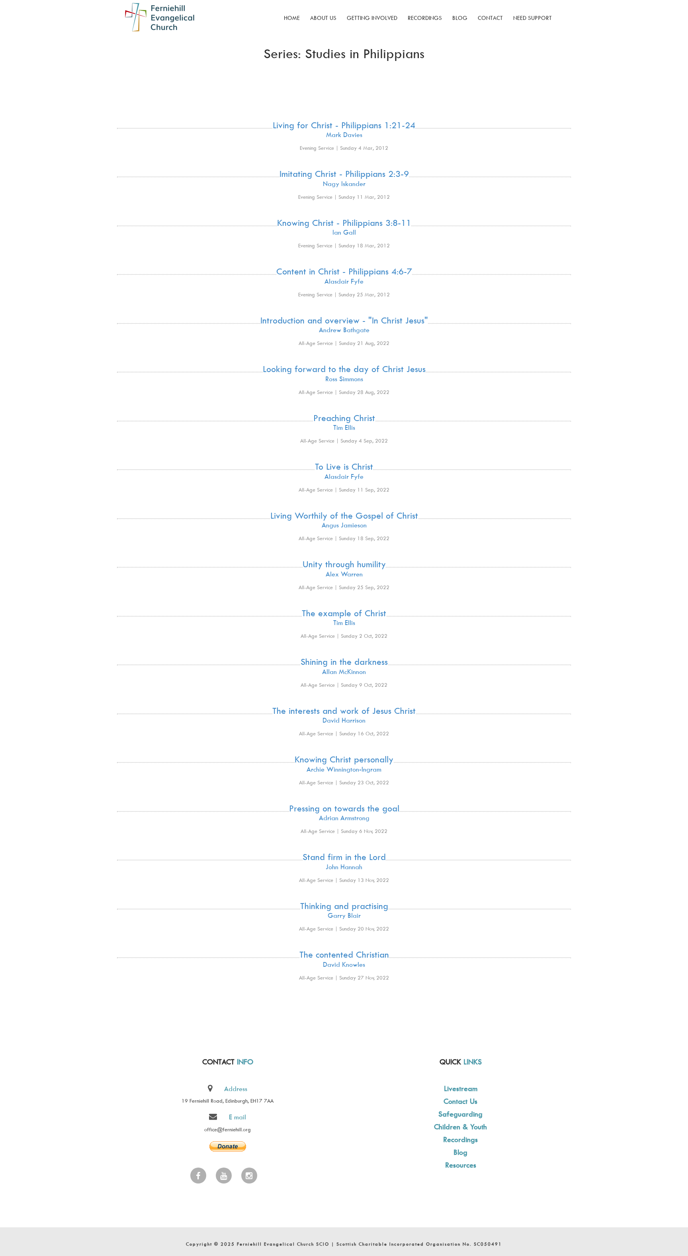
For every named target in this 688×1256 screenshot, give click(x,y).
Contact (490, 17)
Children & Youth (460, 1126)
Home (292, 17)
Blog (459, 17)
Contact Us (460, 1101)
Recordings (425, 17)
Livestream (460, 1088)
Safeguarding (460, 1114)
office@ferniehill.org (227, 1129)
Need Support (532, 17)
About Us (323, 17)
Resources (460, 1165)
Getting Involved (372, 17)
